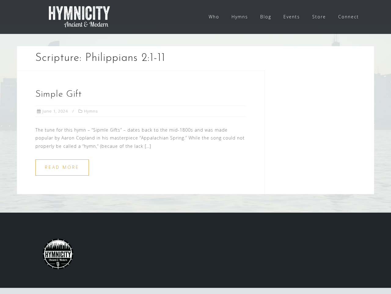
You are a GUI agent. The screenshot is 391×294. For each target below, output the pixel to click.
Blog (265, 17)
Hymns (240, 17)
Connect (348, 17)
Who (214, 17)
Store (319, 17)
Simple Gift (58, 94)
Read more (62, 167)
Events (291, 17)
